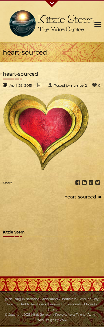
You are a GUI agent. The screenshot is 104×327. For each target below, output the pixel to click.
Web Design (45, 320)
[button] (46, 132)
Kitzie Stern (14, 232)
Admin (93, 315)
